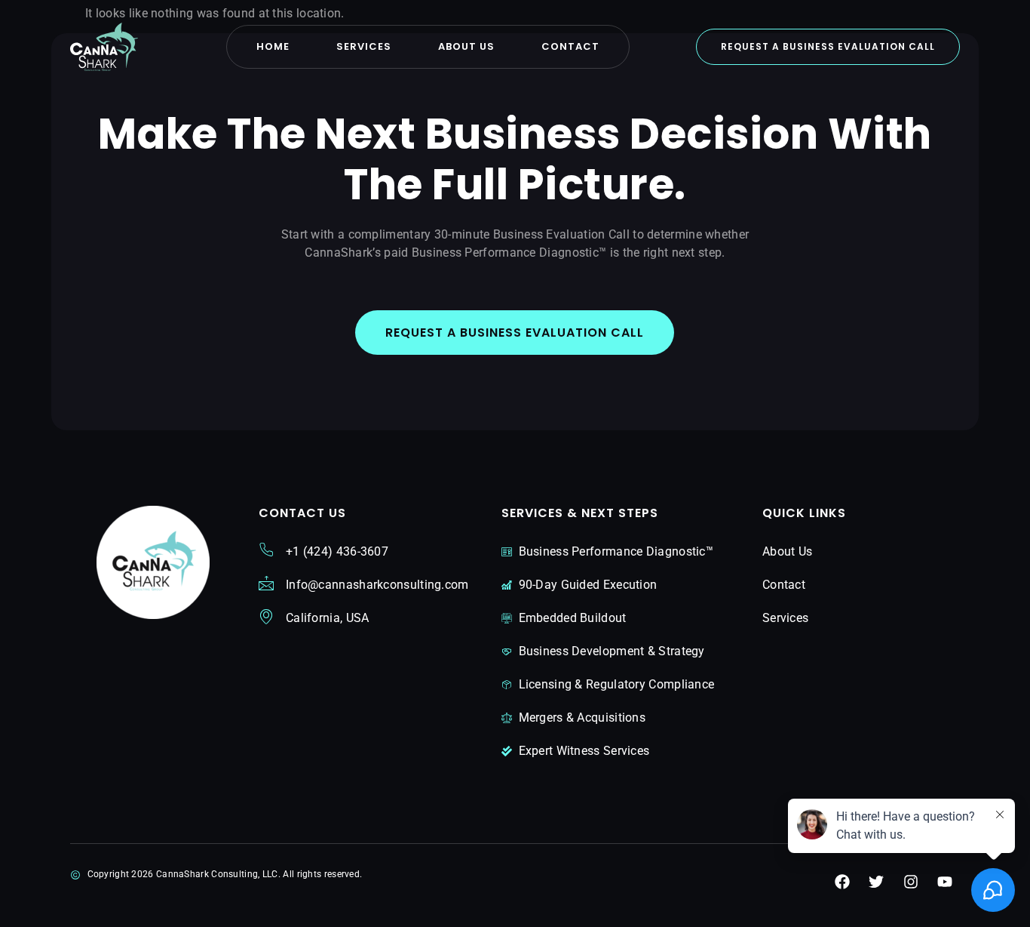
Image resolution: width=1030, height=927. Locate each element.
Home (273, 46)
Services (363, 46)
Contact (570, 46)
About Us (466, 46)
